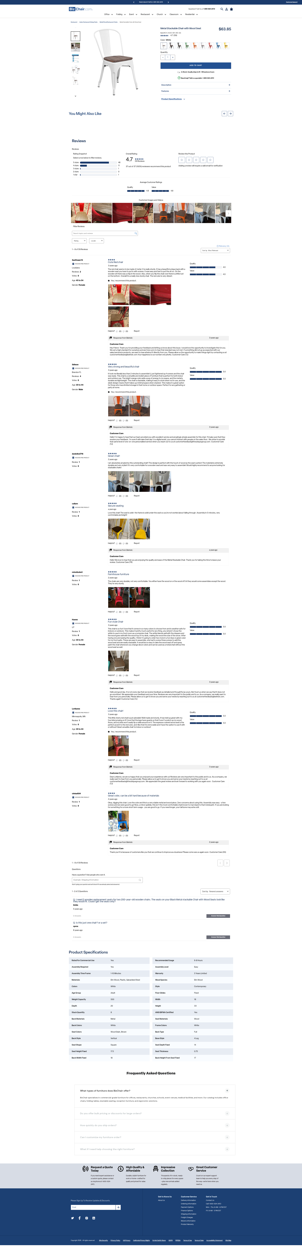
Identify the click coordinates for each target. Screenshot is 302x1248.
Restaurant (145, 14)
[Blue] (218, 46)
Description (166, 85)
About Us (161, 1200)
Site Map (228, 1240)
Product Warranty (187, 1224)
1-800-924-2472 (209, 9)
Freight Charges (187, 1217)
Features (165, 91)
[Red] (210, 46)
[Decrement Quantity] (162, 57)
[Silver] (202, 46)
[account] (226, 9)
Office (106, 14)
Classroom (174, 14)
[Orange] (195, 46)
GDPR (171, 1240)
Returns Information (188, 1221)
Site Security (103, 1240)
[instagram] (86, 1218)
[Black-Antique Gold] (171, 46)
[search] (222, 9)
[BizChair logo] (80, 9)
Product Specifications (171, 99)
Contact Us (210, 1200)
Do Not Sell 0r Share (159, 1240)
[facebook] (79, 1218)
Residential (189, 14)
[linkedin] (93, 1218)
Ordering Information (188, 1204)
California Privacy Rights (141, 1240)
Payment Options (187, 1207)
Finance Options (187, 1211)
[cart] (231, 10)
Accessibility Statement (214, 1240)
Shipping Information (188, 1214)
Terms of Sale (199, 1240)
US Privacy (126, 1240)
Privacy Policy (115, 1240)
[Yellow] (226, 46)
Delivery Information (188, 1200)
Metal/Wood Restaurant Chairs (109, 22)
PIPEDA (177, 1240)
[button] (75, 36)
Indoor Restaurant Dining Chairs (88, 22)
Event (131, 14)
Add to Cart (196, 65)
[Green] (187, 46)
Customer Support (292, 2)
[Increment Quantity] (172, 57)
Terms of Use (187, 1240)
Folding (119, 14)
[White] (163, 46)
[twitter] (72, 1218)
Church (160, 14)
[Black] (179, 46)
